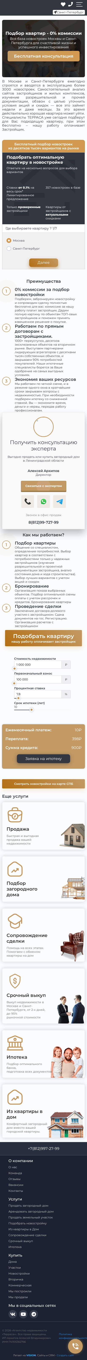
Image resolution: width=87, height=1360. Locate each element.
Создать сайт (65, 1355)
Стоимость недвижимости (35, 659)
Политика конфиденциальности (72, 1336)
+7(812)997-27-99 (43, 1148)
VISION (31, 1355)
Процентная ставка (29, 688)
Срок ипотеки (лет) (29, 703)
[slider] (14, 669)
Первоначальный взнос (33, 673)
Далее (44, 262)
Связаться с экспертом (43, 486)
